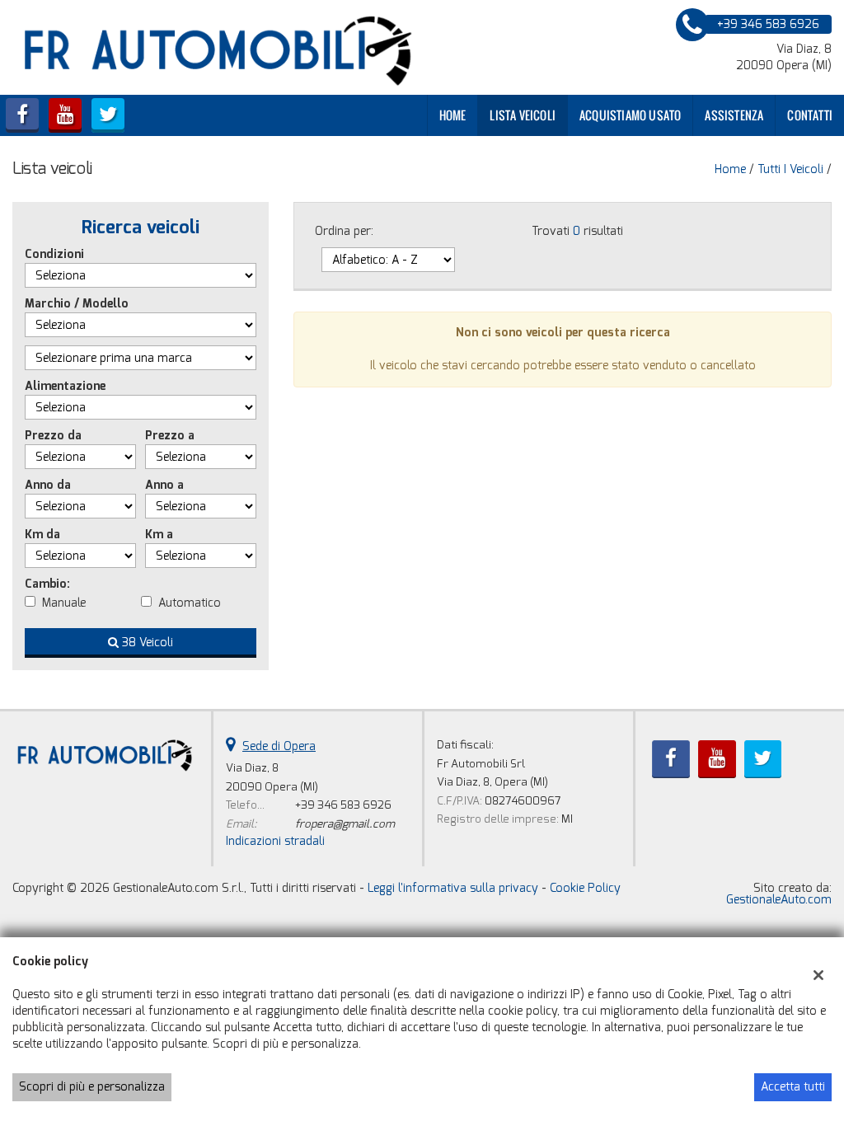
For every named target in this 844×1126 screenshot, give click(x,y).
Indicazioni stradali (275, 841)
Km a (159, 534)
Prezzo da (53, 435)
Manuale (64, 603)
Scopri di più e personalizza (92, 1087)
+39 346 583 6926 (343, 805)
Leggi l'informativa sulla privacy (453, 888)
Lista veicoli (523, 115)
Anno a (164, 485)
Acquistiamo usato (630, 115)
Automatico (189, 603)
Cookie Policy (585, 888)
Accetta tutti (793, 1087)
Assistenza (734, 115)
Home (453, 115)
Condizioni (54, 254)
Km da (42, 534)
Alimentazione (65, 386)
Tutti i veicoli (790, 169)
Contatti (809, 115)
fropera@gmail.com (345, 824)
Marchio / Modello (77, 304)
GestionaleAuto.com (779, 900)
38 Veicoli (146, 642)
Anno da (48, 485)
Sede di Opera (279, 746)
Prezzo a (170, 435)
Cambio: (47, 584)
